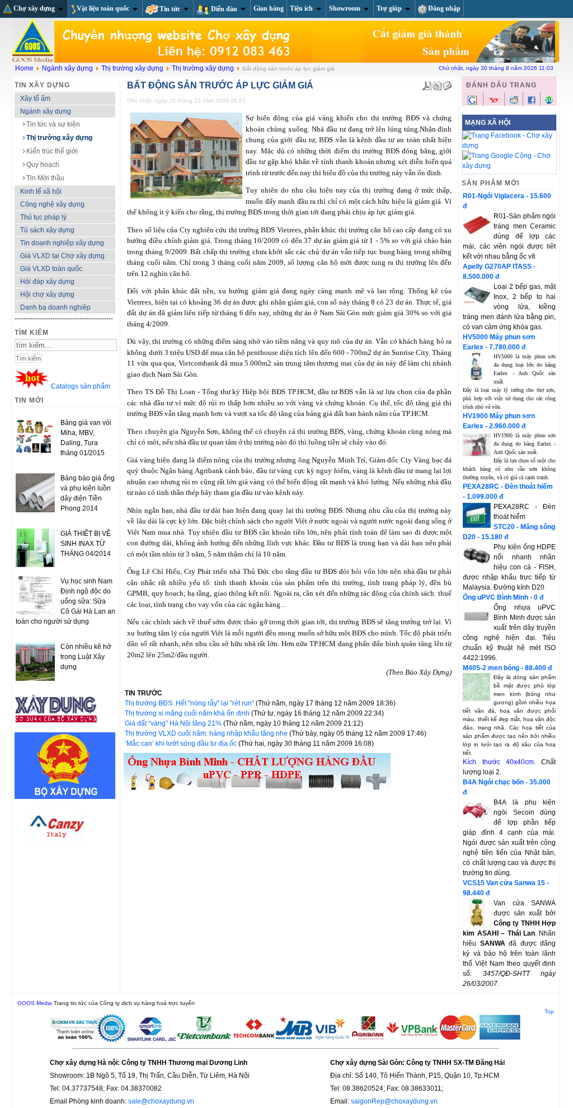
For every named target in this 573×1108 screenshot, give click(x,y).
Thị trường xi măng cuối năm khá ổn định (188, 713)
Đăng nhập (444, 8)
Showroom (344, 8)
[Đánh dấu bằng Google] (472, 103)
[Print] (437, 83)
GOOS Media (34, 1003)
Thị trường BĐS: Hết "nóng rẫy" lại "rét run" (190, 703)
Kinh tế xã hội (41, 191)
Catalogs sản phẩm (80, 386)
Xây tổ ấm (35, 98)
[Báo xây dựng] (56, 727)
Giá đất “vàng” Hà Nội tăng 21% (174, 723)
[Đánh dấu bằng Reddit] (514, 102)
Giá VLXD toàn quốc (51, 269)
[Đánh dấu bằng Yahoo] (493, 103)
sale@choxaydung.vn (161, 1101)
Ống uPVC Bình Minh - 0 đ (503, 597)
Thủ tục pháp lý (43, 217)
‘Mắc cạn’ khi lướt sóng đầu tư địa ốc (181, 743)
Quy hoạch (42, 165)
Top (549, 1011)
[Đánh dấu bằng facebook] (531, 102)
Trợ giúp (389, 8)
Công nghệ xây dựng (52, 204)
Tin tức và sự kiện (53, 124)
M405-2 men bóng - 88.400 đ (507, 668)
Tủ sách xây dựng (47, 230)
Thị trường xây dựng (132, 68)
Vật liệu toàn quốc (103, 8)
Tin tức (169, 9)
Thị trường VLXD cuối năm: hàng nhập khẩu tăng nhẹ (207, 733)
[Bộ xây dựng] (65, 797)
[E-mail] (447, 83)
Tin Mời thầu (45, 178)
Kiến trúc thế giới (52, 151)
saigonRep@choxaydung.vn (394, 1101)
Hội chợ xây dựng (47, 294)
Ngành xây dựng (67, 68)
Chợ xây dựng (34, 8)
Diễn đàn (224, 9)
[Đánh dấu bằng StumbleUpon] (548, 102)
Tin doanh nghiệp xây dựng (62, 243)
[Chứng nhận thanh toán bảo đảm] (286, 1040)
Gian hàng (268, 8)
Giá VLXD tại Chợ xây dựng (62, 256)
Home (24, 68)
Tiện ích (301, 8)
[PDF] (426, 83)
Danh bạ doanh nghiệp (55, 307)
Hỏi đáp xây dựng (47, 282)
